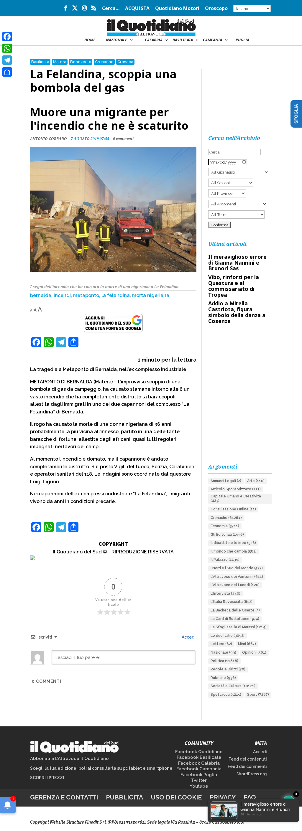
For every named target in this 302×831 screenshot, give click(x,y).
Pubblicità (124, 797)
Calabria (154, 40)
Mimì (247, 644)
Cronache (104, 62)
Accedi (188, 637)
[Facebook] (7, 36)
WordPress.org (252, 773)
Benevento (80, 62)
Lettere (221, 644)
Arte (256, 481)
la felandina (115, 295)
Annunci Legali (226, 481)
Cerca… (110, 8)
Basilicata (183, 40)
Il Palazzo (225, 560)
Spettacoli (226, 694)
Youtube (199, 786)
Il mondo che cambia (234, 551)
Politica (224, 661)
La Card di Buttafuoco (235, 619)
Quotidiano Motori (177, 8)
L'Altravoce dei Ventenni (237, 577)
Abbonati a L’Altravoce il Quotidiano (69, 758)
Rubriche (223, 678)
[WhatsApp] (7, 48)
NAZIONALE (116, 40)
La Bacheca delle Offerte (235, 610)
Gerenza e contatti (64, 797)
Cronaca (125, 62)
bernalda (40, 295)
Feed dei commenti (247, 766)
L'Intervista (225, 593)
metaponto (86, 295)
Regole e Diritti (228, 669)
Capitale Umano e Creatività (236, 498)
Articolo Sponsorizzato (236, 489)
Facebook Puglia (198, 774)
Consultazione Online (233, 509)
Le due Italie (227, 636)
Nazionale (223, 652)
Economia (225, 526)
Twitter (199, 780)
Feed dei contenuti (248, 759)
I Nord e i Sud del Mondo (237, 568)
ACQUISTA (137, 8)
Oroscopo (216, 8)
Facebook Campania (198, 768)
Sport (258, 694)
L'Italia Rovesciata (231, 602)
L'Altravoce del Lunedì (235, 585)
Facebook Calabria (199, 763)
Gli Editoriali (227, 534)
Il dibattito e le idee (233, 543)
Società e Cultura (233, 686)
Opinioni (254, 652)
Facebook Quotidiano (199, 751)
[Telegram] (7, 60)
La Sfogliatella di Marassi (239, 627)
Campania (212, 40)
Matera (59, 62)
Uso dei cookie (176, 797)
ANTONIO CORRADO (48, 138)
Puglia (242, 40)
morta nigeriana (150, 295)
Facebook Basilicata (199, 757)
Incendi (62, 295)
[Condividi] (7, 72)
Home (89, 40)
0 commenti (123, 138)
